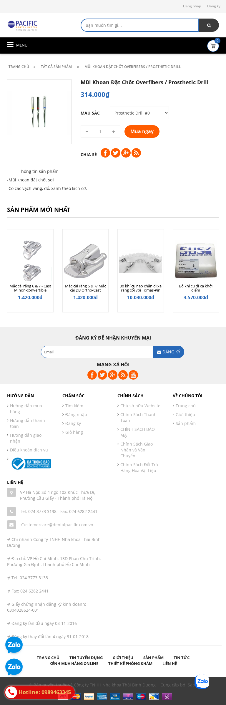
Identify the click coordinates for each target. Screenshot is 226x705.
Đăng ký (213, 6)
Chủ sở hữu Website (140, 405)
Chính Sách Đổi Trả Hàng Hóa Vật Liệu (139, 467)
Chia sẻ (89, 154)
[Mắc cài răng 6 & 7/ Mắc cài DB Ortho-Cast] (85, 261)
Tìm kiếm (74, 405)
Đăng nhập (192, 6)
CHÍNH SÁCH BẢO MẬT (137, 432)
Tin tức (182, 657)
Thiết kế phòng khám (130, 663)
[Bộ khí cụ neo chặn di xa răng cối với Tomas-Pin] (140, 261)
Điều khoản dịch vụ (29, 450)
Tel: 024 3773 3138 (38, 511)
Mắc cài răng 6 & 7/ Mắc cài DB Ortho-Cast (85, 288)
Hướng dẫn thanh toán (27, 423)
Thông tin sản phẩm (39, 171)
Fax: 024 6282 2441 (78, 511)
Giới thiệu (185, 414)
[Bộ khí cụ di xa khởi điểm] (196, 261)
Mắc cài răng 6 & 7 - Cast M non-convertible (30, 288)
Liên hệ (169, 663)
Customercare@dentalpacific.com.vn (57, 524)
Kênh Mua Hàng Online (73, 663)
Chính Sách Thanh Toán (138, 417)
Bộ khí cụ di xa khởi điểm (195, 288)
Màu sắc (90, 113)
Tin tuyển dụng (86, 657)
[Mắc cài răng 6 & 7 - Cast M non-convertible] (30, 261)
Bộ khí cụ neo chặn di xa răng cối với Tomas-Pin (140, 288)
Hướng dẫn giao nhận (25, 438)
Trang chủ (186, 405)
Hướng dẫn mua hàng (26, 408)
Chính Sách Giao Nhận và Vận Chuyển (136, 450)
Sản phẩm (186, 423)
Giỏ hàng (74, 432)
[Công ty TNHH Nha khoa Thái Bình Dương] (23, 25)
